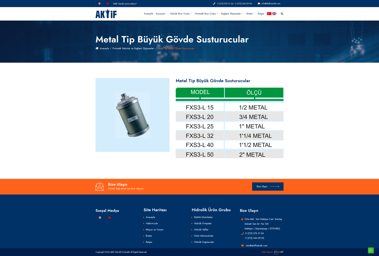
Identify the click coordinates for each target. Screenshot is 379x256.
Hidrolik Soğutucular (204, 242)
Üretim (249, 13)
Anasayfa (148, 13)
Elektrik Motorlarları (203, 217)
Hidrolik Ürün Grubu (180, 13)
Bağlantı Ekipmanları (231, 13)
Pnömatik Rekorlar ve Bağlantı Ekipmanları (133, 48)
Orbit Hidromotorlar (203, 236)
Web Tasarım (267, 252)
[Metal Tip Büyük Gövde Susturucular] (132, 114)
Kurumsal (160, 13)
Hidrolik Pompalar (203, 223)
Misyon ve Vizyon (154, 229)
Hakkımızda (152, 223)
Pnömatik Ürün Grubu (205, 13)
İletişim (261, 13)
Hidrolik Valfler (201, 229)
